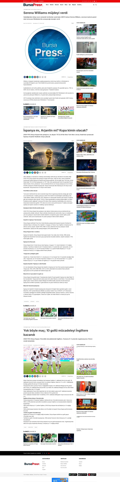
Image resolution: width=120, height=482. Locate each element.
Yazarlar (80, 461)
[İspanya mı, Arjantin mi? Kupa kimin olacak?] (49, 110)
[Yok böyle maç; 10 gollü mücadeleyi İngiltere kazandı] (66, 110)
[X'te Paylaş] (27, 77)
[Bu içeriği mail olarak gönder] (35, 77)
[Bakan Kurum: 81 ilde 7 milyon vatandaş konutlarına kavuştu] (87, 386)
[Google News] (70, 77)
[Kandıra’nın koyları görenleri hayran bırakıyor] (87, 80)
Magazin (74, 4)
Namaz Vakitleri (64, 463)
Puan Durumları (64, 467)
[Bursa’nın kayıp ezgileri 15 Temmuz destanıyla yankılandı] (87, 98)
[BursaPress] (33, 5)
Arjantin (27, 301)
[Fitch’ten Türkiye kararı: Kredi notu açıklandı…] (87, 421)
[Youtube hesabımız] (94, 1)
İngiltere (31, 427)
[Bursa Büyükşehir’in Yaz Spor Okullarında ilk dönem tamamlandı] (31, 110)
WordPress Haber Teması (40, 474)
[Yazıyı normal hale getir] (45, 77)
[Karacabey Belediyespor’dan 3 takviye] (66, 312)
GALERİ (27, 1)
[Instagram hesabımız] (92, 1)
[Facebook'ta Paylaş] (25, 77)
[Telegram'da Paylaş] (32, 77)
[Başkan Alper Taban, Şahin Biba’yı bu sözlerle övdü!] (87, 147)
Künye (80, 463)
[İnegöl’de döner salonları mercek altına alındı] (87, 351)
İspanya (32, 301)
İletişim (80, 465)
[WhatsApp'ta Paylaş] (30, 77)
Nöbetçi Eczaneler (64, 461)
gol (25, 427)
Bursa (47, 4)
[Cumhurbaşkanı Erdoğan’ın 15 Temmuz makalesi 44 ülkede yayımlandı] (87, 198)
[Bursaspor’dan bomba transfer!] (49, 312)
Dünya (66, 4)
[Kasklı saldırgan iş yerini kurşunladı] (87, 47)
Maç (36, 427)
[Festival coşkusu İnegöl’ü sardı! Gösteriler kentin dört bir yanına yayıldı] (87, 29)
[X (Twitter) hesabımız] (90, 1)
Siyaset (61, 4)
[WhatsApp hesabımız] (96, 1)
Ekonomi (57, 4)
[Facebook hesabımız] (42, 453)
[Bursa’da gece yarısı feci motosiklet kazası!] (87, 63)
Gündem (52, 4)
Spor (70, 4)
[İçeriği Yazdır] (37, 77)
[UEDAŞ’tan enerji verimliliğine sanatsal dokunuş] (87, 216)
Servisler (79, 4)
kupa (38, 301)
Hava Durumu (63, 465)
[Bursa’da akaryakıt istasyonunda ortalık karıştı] (87, 180)
